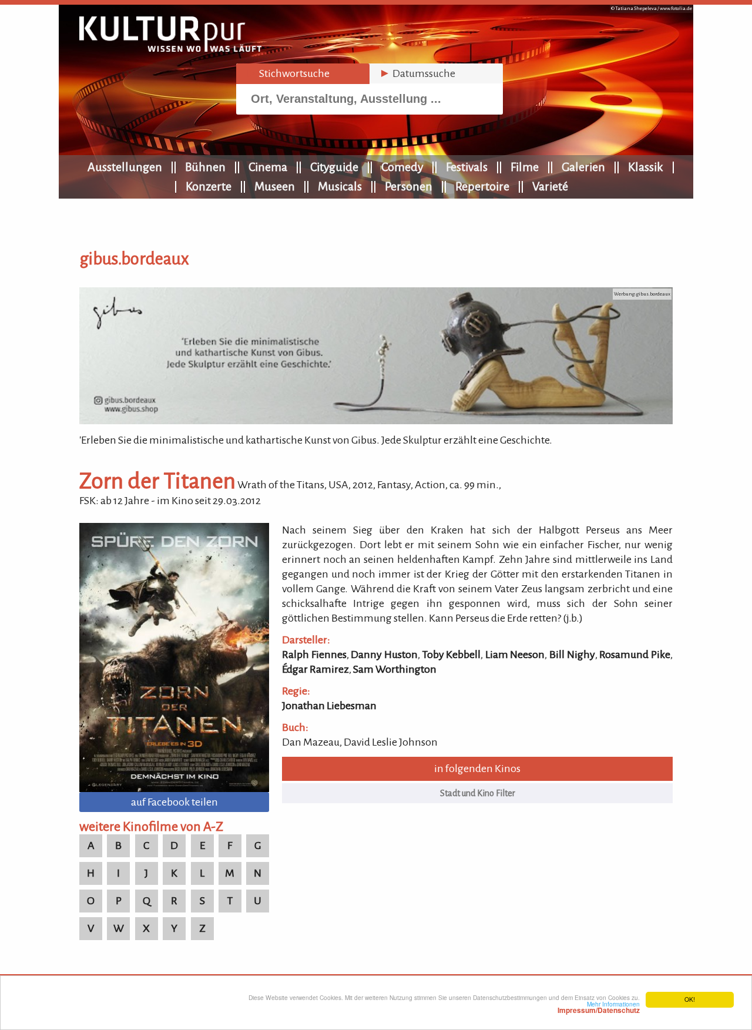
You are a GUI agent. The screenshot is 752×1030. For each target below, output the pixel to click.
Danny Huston (384, 654)
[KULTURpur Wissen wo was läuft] (170, 48)
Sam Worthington (395, 669)
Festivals (467, 166)
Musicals (340, 186)
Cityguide (334, 166)
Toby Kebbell (451, 654)
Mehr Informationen (599, 1007)
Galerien (583, 166)
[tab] (303, 73)
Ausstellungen (125, 166)
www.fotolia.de (676, 8)
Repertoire (482, 186)
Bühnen (205, 166)
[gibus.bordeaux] (376, 421)
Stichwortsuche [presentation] (288, 73)
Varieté (550, 186)
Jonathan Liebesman (329, 706)
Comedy (402, 166)
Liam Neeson (515, 654)
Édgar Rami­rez (315, 669)
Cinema (268, 166)
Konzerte (208, 186)
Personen (408, 186)
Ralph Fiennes (314, 654)
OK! (689, 999)
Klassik (645, 166)
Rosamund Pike (634, 654)
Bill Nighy (572, 654)
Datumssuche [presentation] (417, 73)
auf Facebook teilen (174, 802)
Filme (525, 166)
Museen (274, 186)
